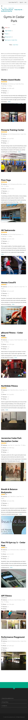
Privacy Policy (5, 702)
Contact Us (4, 705)
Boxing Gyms (8, 37)
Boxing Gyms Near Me (6, 11)
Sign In (21, 2)
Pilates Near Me (18, 9)
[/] (1, 8)
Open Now (15, 44)
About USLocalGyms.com (8, 698)
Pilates (6, 33)
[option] (13, 112)
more (9, 101)
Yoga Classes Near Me (7, 9)
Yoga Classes (8, 30)
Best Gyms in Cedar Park (11, 40)
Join (25, 2)
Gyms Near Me (12, 2)
